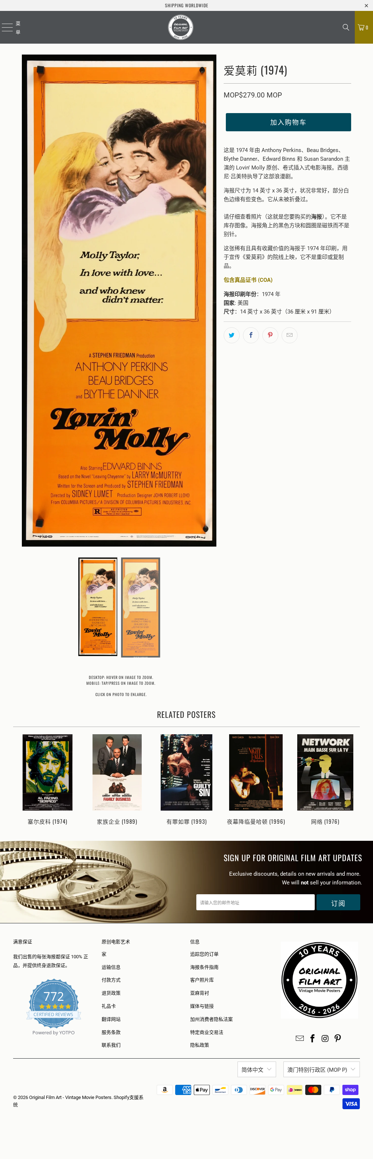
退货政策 (111, 993)
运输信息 (111, 967)
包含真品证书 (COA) (248, 280)
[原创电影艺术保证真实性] (13, 1041)
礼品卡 (109, 1006)
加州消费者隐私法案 (211, 1019)
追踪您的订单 (204, 954)
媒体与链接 (202, 1006)
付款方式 (111, 980)
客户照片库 (202, 980)
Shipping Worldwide (186, 5)
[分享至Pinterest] (270, 335)
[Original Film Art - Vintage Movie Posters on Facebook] (312, 1039)
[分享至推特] (232, 335)
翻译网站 (111, 1019)
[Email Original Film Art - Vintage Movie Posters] (300, 1039)
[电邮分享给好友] (290, 335)
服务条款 (111, 1032)
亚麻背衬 (199, 993)
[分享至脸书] (251, 335)
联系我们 (111, 1045)
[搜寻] (346, 27)
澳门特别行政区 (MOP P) (317, 1070)
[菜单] (2, 27)
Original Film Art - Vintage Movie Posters (70, 1097)
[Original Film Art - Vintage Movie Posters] (181, 27)
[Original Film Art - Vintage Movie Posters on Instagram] (325, 1039)
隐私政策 (199, 1045)
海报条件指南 (204, 967)
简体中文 (252, 1070)
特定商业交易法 (206, 1032)
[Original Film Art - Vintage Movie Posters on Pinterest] (338, 1039)
